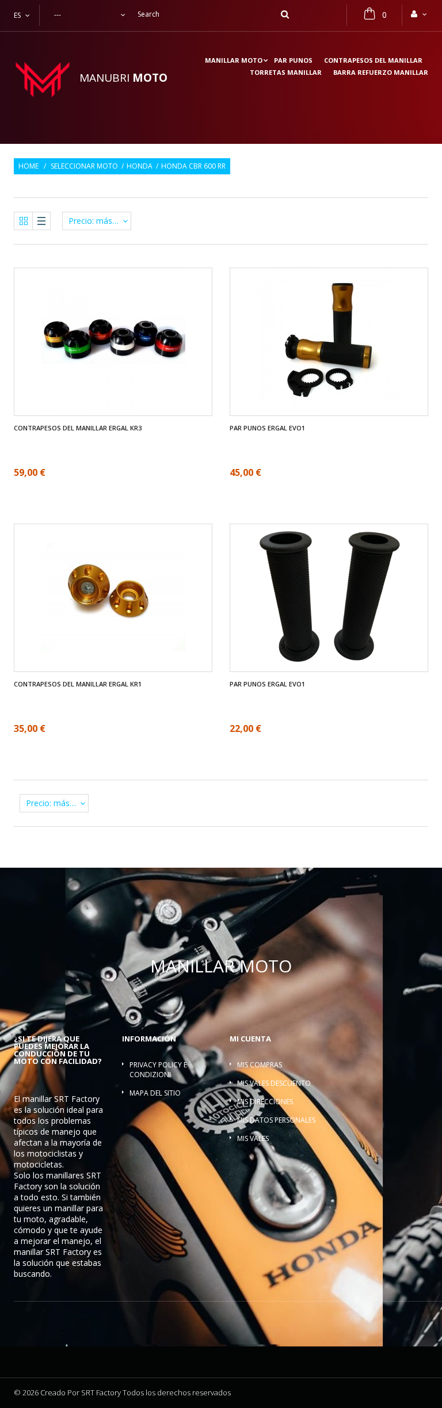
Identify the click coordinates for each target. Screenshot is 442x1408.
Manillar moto (233, 60)
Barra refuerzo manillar (380, 73)
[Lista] (41, 221)
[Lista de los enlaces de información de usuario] (419, 14)
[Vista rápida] (131, 376)
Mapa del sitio (155, 1093)
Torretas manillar (286, 73)
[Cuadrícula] (24, 221)
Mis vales (253, 1138)
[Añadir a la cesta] (113, 376)
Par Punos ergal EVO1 (267, 428)
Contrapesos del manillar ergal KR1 (78, 684)
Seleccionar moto (84, 166)
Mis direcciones (265, 1101)
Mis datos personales (276, 1120)
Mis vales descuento (274, 1083)
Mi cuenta (250, 1038)
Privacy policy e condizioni (158, 1069)
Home (28, 166)
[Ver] (96, 307)
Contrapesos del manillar (373, 60)
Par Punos (293, 60)
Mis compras (259, 1065)
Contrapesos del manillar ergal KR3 (78, 428)
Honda (140, 166)
